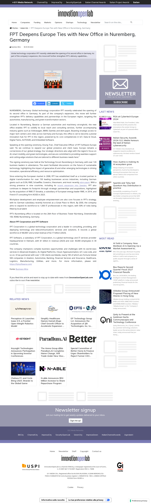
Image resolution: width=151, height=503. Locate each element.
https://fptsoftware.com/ (21, 264)
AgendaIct (128, 435)
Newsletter (95, 22)
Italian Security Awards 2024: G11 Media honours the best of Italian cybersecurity (126, 141)
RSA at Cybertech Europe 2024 (125, 117)
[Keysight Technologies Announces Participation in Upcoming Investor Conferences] (23, 339)
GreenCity (78, 435)
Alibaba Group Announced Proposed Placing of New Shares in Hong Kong (126, 293)
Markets (47, 22)
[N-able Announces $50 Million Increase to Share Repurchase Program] (53, 369)
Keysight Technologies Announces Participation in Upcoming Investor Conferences (23, 352)
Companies (25, 22)
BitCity (21, 435)
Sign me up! (75, 420)
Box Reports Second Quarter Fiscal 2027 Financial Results (123, 269)
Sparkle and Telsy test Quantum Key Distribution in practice (127, 185)
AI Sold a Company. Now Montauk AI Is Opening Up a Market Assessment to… (127, 246)
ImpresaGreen (92, 435)
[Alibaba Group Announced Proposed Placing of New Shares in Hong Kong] (105, 297)
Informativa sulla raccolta (53, 500)
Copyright (84, 451)
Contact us (96, 451)
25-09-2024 (29, 47)
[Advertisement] (75, 396)
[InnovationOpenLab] (75, 13)
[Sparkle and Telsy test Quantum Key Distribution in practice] (105, 189)
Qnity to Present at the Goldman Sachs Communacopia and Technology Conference (124, 318)
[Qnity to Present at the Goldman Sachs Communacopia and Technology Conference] (105, 320)
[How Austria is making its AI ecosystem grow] (105, 168)
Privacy (80, 487)
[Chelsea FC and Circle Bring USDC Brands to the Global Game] (23, 369)
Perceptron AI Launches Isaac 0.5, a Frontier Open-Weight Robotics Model (22, 322)
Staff (74, 451)
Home (14, 22)
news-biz (24, 28)
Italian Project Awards (119, 2)
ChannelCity (42, 2)
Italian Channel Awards (95, 2)
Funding (37, 22)
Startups (69, 22)
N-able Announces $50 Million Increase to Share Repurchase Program (53, 381)
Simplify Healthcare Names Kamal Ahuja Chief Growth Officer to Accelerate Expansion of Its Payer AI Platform (53, 323)
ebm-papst (85, 182)
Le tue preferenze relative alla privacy (85, 500)
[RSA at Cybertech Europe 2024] (105, 122)
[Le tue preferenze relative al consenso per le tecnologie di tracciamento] (138, 501)
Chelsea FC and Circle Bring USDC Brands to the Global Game (22, 381)
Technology (82, 22)
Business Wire (16, 47)
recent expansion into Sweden (72, 185)
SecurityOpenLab (73, 2)
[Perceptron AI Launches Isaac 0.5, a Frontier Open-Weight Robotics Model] (23, 309)
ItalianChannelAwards (111, 435)
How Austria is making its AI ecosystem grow (126, 163)
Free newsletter (32, 280)
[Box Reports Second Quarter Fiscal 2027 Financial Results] (105, 273)
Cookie (70, 487)
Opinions (58, 22)
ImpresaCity (56, 2)
